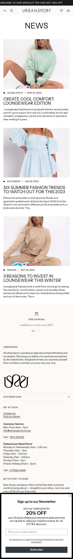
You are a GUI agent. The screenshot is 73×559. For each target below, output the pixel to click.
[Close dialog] (70, 495)
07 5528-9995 (17, 470)
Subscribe (36, 549)
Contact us (9, 413)
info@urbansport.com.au (17, 430)
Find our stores (11, 416)
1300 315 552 (17, 437)
